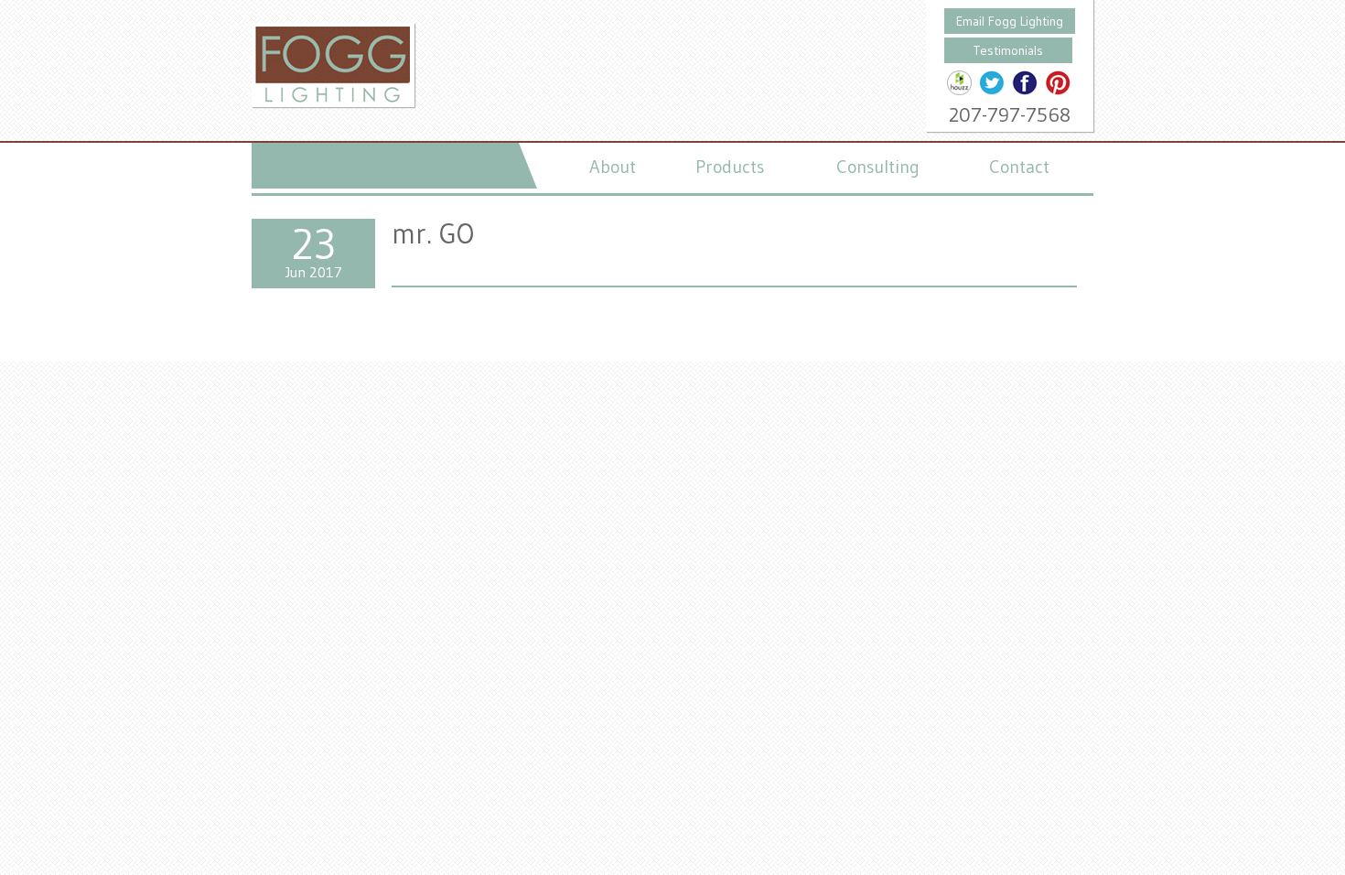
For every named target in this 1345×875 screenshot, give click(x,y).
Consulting (878, 167)
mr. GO (433, 233)
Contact (1019, 167)
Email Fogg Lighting (1009, 21)
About (612, 167)
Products (729, 167)
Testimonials (1008, 50)
